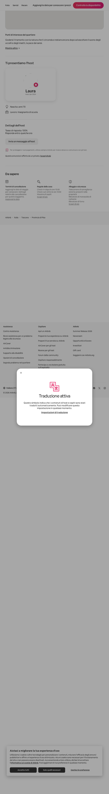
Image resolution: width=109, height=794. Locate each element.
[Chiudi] (21, 373)
